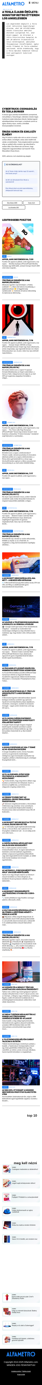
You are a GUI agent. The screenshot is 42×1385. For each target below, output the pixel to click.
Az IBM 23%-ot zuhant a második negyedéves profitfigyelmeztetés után (19, 1092)
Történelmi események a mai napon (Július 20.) (16, 281)
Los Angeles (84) (13, 207)
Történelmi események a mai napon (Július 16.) (16, 535)
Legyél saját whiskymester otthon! (23, 1183)
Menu (34, 2)
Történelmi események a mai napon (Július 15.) (16, 936)
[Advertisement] (21, 81)
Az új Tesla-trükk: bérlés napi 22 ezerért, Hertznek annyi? (20, 172)
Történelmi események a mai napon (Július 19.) (16, 366)
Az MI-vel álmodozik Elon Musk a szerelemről (17, 181)
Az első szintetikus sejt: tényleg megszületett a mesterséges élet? (18, 693)
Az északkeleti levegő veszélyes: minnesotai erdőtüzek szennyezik (19, 669)
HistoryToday (7, 277)
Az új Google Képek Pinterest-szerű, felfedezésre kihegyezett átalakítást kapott (18, 720)
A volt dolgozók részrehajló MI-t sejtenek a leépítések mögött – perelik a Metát (19, 912)
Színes (5, 665)
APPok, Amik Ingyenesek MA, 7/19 (17, 340)
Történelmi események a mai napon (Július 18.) (16, 449)
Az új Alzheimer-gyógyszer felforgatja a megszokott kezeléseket (16, 776)
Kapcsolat (21, 1374)
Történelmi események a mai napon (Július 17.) (16, 493)
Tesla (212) (31, 203)
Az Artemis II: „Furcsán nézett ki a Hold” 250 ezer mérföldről (19, 871)
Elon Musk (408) (12, 203)
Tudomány (6, 575)
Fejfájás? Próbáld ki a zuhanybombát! (25, 1197)
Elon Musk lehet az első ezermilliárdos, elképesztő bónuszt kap (19, 189)
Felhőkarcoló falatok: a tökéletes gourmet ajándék (23, 1339)
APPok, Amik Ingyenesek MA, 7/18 (17, 425)
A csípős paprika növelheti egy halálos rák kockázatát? (17, 844)
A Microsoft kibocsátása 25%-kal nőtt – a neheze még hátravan (19, 579)
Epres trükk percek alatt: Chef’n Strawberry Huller (23, 1297)
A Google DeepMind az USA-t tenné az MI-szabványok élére (18, 748)
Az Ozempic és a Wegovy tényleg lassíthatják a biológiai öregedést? (20, 988)
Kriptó (5, 1087)
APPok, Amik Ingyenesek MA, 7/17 (17, 473)
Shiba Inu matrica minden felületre (24, 1225)
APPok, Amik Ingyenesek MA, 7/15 (17, 647)
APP (4, 256)
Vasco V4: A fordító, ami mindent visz (24, 1239)
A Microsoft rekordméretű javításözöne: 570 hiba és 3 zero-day (18, 893)
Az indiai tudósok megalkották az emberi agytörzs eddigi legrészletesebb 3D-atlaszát (19, 1016)
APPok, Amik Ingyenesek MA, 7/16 (17, 511)
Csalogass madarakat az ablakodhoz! (25, 1169)
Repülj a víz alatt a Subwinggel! (23, 1325)
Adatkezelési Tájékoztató (21, 1371)
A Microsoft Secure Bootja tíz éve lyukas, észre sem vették (19, 823)
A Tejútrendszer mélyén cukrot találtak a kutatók (18, 1040)
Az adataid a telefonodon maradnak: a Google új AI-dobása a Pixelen (20, 623)
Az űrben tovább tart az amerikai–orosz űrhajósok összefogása (16, 799)
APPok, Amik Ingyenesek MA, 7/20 (17, 259)
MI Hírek (5, 619)
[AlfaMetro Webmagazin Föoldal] (13, 7)
